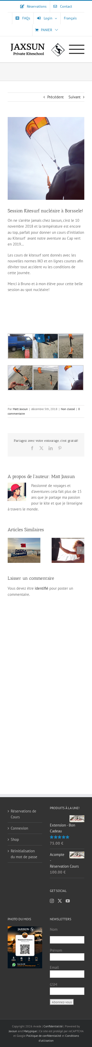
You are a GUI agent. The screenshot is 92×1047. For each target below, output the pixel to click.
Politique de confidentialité (43, 1036)
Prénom (56, 950)
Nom (53, 929)
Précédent (55, 97)
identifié (41, 588)
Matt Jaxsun (20, 409)
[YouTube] (68, 901)
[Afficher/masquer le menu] (76, 49)
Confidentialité (53, 1026)
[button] (11, 550)
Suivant (74, 97)
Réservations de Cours (23, 814)
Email (54, 967)
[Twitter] (60, 901)
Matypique (30, 1031)
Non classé (68, 409)
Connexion (19, 828)
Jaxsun (13, 1031)
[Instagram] (52, 901)
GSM (53, 984)
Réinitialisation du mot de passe (24, 853)
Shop (15, 839)
